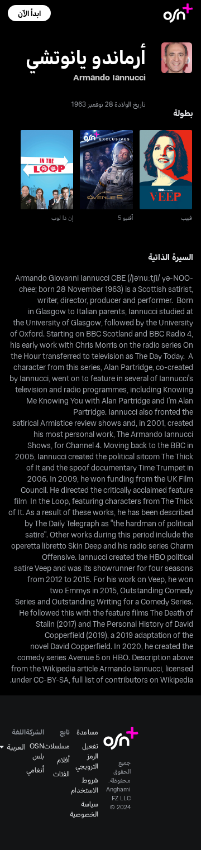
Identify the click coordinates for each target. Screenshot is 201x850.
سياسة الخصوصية (84, 809)
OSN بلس (37, 751)
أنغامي (35, 770)
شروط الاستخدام (84, 785)
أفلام (63, 760)
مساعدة (87, 732)
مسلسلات (57, 746)
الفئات (61, 774)
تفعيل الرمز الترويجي (86, 756)
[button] (29, 13)
